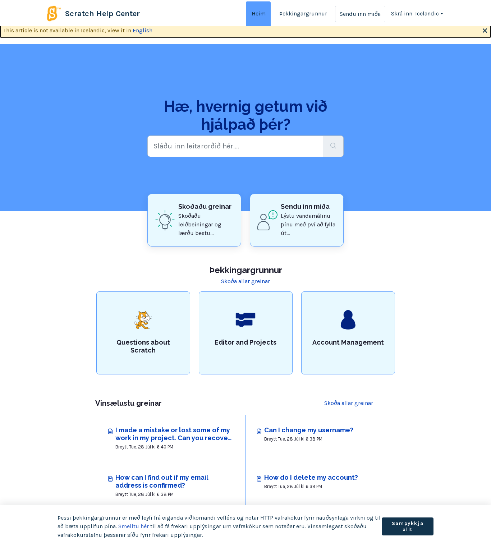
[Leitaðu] (333, 146)
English (142, 30)
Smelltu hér (133, 526)
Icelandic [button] (427, 13)
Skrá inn (401, 13)
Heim (259, 13)
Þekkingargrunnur (303, 13)
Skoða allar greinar (245, 281)
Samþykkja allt (407, 526)
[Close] (485, 29)
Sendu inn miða (360, 13)
